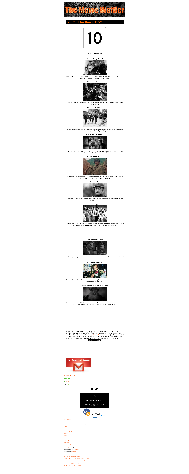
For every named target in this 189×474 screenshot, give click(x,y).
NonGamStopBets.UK (67, 442)
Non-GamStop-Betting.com (68, 444)
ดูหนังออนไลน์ (95, 335)
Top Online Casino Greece (68, 428)
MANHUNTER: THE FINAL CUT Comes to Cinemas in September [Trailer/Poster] (76, 458)
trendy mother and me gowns (68, 438)
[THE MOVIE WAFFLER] (67, 378)
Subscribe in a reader (69, 375)
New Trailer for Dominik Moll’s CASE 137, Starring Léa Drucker (73, 465)
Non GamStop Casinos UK (68, 440)
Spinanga (65, 426)
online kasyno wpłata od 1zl (70, 454)
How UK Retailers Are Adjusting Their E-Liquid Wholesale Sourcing (74, 463)
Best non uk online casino (68, 447)
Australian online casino (73, 424)
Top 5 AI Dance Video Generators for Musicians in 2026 (72, 456)
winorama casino (73, 451)
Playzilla (65, 435)
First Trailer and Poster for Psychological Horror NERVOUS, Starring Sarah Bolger (76, 460)
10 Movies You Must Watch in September (70, 467)
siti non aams (66, 433)
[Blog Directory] (102, 415)
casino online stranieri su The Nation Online (70, 431)
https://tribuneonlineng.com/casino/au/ (89, 422)
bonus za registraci (77, 449)
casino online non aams (67, 419)
